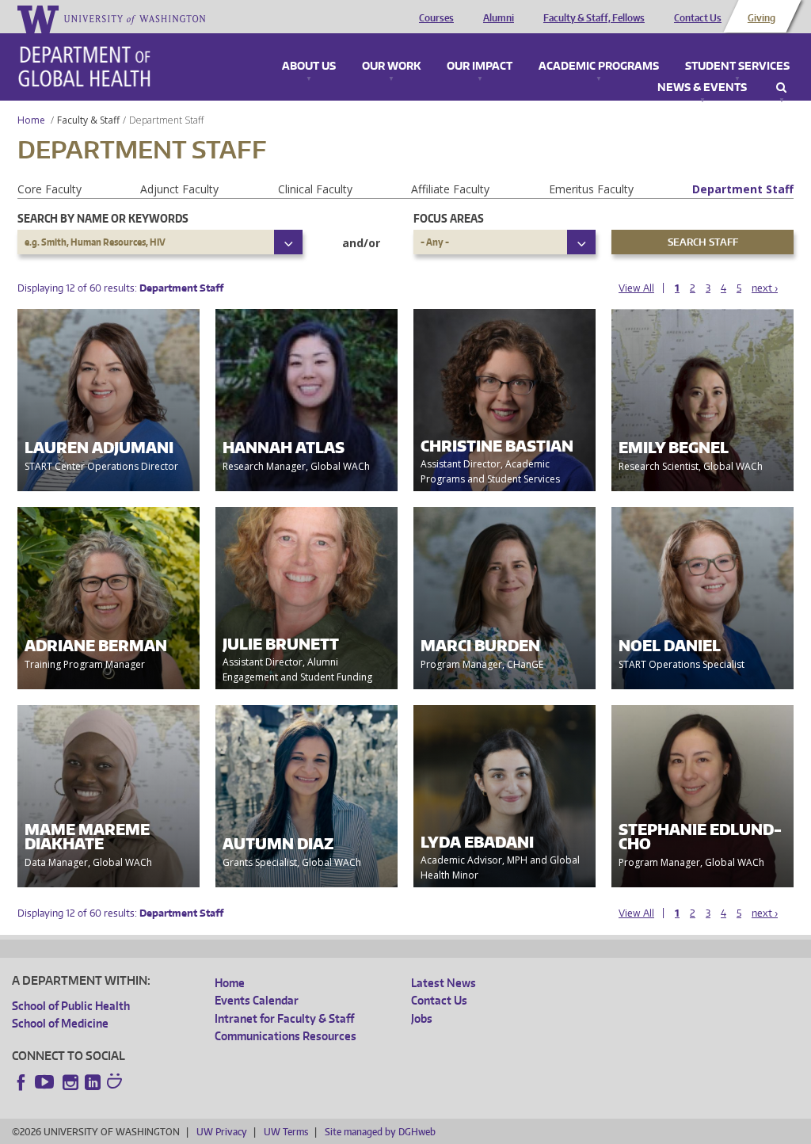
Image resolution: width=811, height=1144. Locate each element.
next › (765, 288)
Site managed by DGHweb (380, 1132)
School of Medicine (60, 1023)
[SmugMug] (116, 1083)
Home (31, 120)
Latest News (443, 983)
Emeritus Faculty (591, 188)
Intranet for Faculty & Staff (284, 1018)
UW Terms (286, 1132)
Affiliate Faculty (450, 188)
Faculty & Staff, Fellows (594, 18)
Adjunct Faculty (179, 188)
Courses (436, 18)
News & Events (702, 87)
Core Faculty (49, 188)
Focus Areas (448, 218)
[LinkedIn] (92, 1082)
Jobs (421, 1018)
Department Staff (743, 188)
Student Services (737, 66)
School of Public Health (71, 1005)
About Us (309, 66)
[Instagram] (70, 1082)
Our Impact (479, 66)
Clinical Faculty (315, 188)
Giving (761, 18)
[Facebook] (21, 1082)
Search (781, 88)
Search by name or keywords (102, 218)
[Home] (84, 66)
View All (636, 288)
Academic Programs (599, 66)
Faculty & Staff (88, 120)
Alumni (498, 18)
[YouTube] (46, 1082)
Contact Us (698, 18)
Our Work (391, 66)
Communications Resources (285, 1036)
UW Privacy (221, 1132)
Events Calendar (257, 1000)
